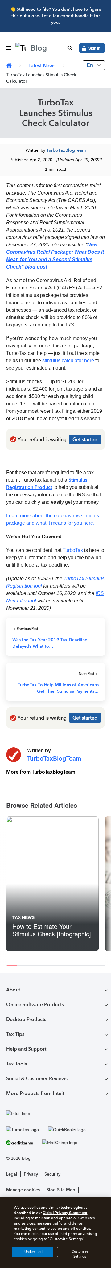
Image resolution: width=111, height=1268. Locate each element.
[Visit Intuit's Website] (55, 1113)
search (70, 48)
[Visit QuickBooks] (67, 1129)
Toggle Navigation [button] (8, 48)
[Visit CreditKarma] (19, 1142)
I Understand (33, 1252)
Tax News (23, 917)
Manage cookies (23, 1189)
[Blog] (9, 66)
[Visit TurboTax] (22, 1129)
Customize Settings (80, 1253)
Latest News (42, 65)
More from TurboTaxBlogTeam (40, 772)
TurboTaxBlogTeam (66, 150)
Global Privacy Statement (65, 1213)
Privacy (31, 1174)
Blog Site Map (60, 1189)
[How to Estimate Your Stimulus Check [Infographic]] (52, 883)
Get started (84, 439)
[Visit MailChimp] (59, 1142)
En (90, 65)
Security (52, 1174)
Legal (11, 1174)
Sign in (94, 48)
